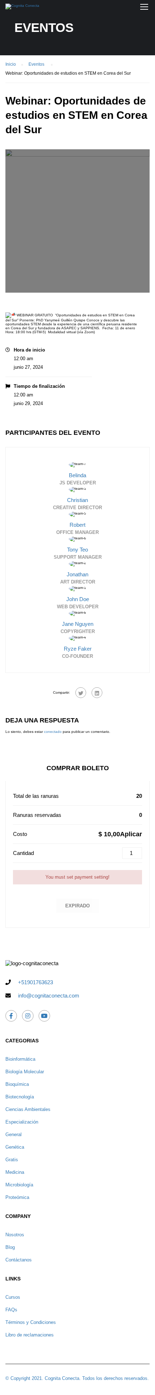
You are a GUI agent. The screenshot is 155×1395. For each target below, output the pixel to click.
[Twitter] (80, 692)
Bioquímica (17, 1084)
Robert (77, 525)
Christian (77, 500)
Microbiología (19, 1184)
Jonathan (77, 574)
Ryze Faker (78, 649)
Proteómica (17, 1197)
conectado (53, 732)
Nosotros (14, 1234)
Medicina (14, 1172)
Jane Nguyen (77, 624)
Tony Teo (77, 550)
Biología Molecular (24, 1071)
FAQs (11, 1309)
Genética (14, 1147)
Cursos (12, 1297)
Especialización (21, 1122)
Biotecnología (19, 1096)
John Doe (77, 599)
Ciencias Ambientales (27, 1109)
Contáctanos (18, 1260)
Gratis (11, 1159)
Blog (10, 1247)
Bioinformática (20, 1059)
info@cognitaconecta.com (48, 995)
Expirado (77, 905)
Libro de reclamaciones (29, 1335)
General (13, 1134)
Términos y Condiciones (30, 1322)
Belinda (77, 475)
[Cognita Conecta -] (22, 8)
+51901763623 (35, 982)
